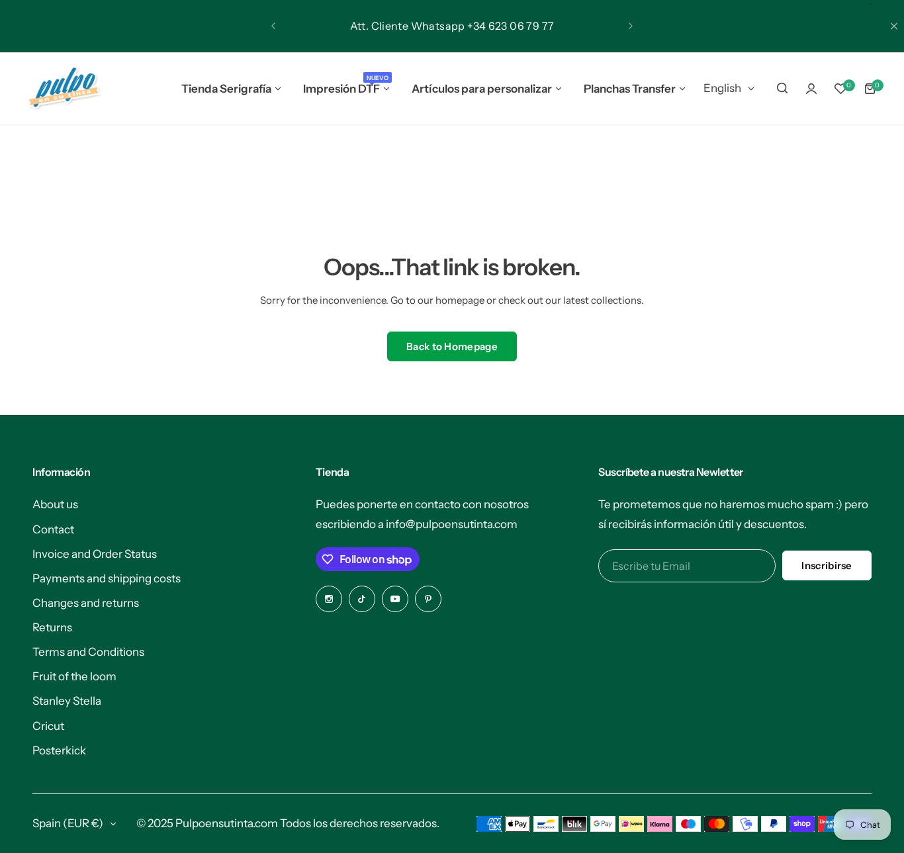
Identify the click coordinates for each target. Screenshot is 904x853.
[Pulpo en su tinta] (63, 89)
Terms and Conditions (88, 651)
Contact (53, 529)
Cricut (48, 726)
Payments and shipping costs (106, 578)
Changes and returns (85, 602)
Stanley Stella (66, 700)
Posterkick (59, 750)
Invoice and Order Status (94, 554)
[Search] (782, 88)
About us (55, 504)
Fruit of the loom (74, 676)
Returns (52, 627)
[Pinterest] (428, 599)
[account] (811, 88)
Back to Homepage (452, 346)
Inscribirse (826, 565)
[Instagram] (329, 599)
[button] (273, 26)
